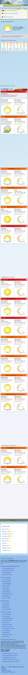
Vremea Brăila (5, 603)
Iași (3, 543)
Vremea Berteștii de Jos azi (9, 657)
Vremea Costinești (6, 620)
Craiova (4, 538)
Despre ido (4, 669)
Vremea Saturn (6, 632)
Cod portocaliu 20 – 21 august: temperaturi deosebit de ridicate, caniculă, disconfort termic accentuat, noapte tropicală (12, 36)
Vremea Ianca (5, 607)
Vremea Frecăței (6, 598)
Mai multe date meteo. (8, 16)
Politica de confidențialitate (8, 672)
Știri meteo (12, 5)
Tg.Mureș (4, 548)
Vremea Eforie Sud (7, 626)
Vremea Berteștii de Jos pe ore (10, 655)
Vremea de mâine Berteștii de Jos (10, 659)
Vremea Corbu (5, 622)
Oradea (4, 545)
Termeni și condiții (5, 670)
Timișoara (4, 550)
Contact (16, 5)
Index (2, 5)
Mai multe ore (5, 52)
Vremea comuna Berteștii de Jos (10, 566)
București (4, 531)
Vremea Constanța (6, 614)
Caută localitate (6, 5)
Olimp (12, 628)
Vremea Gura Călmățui (7, 570)
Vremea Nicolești (6, 572)
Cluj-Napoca (5, 533)
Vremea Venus (5, 636)
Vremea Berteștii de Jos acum (9, 653)
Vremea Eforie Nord (7, 624)
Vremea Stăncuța (6, 581)
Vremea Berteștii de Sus (8, 568)
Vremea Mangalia (6, 630)
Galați (3, 540)
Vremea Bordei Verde (7, 593)
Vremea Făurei (5, 605)
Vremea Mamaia (6, 616)
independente (22, 648)
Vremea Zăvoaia (6, 591)
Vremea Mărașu (6, 596)
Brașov (4, 529)
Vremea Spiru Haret (7, 574)
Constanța (4, 536)
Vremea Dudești (6, 589)
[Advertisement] (14, 69)
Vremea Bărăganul (6, 583)
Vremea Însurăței (6, 609)
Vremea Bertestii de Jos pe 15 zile (10, 661)
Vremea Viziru (5, 587)
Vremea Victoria (6, 579)
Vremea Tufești (6, 585)
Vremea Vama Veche (7, 634)
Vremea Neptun (6, 628)
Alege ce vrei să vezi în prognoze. (11, 13)
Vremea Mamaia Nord (7, 618)
